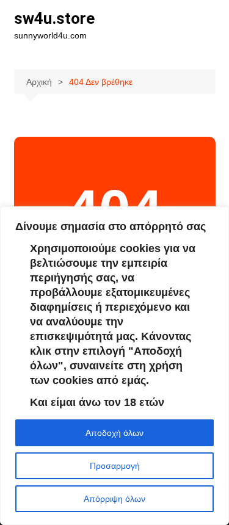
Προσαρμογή (115, 466)
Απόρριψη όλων (114, 499)
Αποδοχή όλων (114, 433)
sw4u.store (54, 18)
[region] (114, 365)
